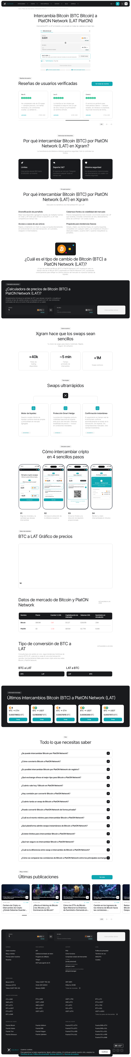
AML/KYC (98, 957)
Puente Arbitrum (41, 1025)
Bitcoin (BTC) (10, 982)
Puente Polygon (41, 1031)
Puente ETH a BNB (101, 1037)
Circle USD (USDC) (41, 985)
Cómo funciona (70, 954)
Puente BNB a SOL (101, 1028)
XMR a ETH (69, 1002)
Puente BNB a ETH (101, 1025)
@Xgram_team (70, 966)
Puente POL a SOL (101, 1031)
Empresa (73, 3)
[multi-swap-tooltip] (49, 55)
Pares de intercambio (28, 8)
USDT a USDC (99, 1011)
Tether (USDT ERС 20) (13, 988)
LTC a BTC (69, 1005)
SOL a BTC (39, 1008)
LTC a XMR (9, 999)
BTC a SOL (98, 1008)
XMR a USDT (40, 1005)
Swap (18, 719)
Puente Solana (10, 1028)
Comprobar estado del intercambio (76, 957)
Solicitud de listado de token (44, 954)
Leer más (23, 115)
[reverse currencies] (65, 43)
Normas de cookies (72, 1054)
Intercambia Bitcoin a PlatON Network (57, 8)
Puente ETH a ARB (71, 1031)
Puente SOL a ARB (101, 1034)
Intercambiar (21, 3)
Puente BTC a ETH (71, 1025)
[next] (111, 124)
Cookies (97, 960)
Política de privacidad (101, 951)
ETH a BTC (9, 1011)
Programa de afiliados (42, 957)
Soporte (57, 3)
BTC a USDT (10, 1008)
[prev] (107, 124)
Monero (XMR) (40, 988)
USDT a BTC (40, 1011)
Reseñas (8, 960)
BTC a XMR (9, 1014)
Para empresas (45, 3)
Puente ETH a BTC (71, 1028)
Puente (33, 3)
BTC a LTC (98, 999)
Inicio (19, 8)
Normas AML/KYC (56, 1054)
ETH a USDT (99, 1002)
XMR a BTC (9, 1002)
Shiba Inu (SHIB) (71, 985)
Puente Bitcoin (10, 1025)
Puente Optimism (41, 1034)
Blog (66, 3)
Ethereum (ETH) (11, 985)
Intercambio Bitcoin (40, 8)
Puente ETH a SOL (71, 1034)
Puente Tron (10, 1031)
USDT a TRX (69, 999)
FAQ (67, 951)
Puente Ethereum (11, 1034)
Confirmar (105, 1052)
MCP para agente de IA (43, 963)
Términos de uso (100, 954)
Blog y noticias (10, 954)
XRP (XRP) (69, 982)
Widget (38, 960)
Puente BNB (39, 1028)
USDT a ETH (69, 1011)
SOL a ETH (69, 1008)
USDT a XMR (40, 1002)
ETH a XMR (39, 999)
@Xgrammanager (71, 971)
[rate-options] (89, 61)
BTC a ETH (9, 1005)
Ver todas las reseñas (102, 84)
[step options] (89, 31)
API (37, 951)
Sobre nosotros (10, 951)
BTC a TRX (98, 1005)
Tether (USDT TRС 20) (43, 982)
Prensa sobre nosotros (13, 957)
